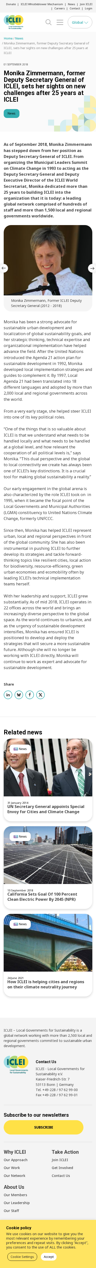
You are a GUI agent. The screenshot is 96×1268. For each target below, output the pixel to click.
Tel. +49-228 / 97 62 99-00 (57, 1089)
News (71, 4)
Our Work (12, 1167)
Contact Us (61, 1175)
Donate (11, 4)
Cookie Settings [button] (22, 1256)
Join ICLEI (86, 4)
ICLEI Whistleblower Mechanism (42, 4)
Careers (59, 8)
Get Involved (62, 1167)
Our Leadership (17, 1202)
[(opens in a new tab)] (48, 855)
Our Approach (16, 1159)
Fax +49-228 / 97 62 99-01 (57, 1095)
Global (78, 22)
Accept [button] (49, 1256)
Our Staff (11, 1210)
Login (88, 8)
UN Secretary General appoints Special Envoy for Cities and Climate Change (45, 809)
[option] (48, 268)
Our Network (14, 1175)
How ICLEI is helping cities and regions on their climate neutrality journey (45, 984)
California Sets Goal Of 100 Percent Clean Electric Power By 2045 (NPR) (42, 896)
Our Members (15, 1194)
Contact (75, 8)
